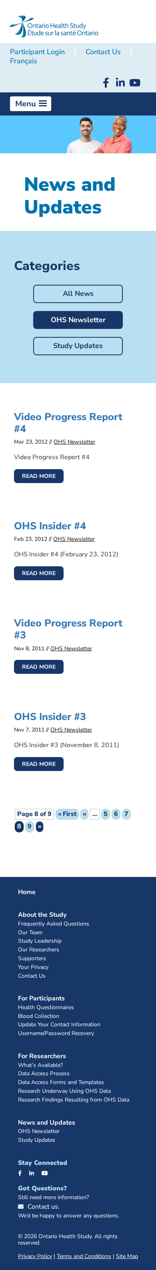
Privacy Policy (35, 1256)
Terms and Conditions (84, 1256)
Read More (39, 476)
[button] (30, 104)
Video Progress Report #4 (68, 423)
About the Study (42, 914)
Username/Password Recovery (56, 1033)
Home (27, 892)
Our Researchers (38, 950)
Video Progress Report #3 (68, 629)
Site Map (127, 1256)
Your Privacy (33, 967)
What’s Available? (40, 1065)
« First (67, 814)
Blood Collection (38, 1016)
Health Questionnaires (46, 1007)
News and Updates (46, 1122)
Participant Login (37, 52)
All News (78, 293)
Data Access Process (44, 1073)
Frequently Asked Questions (53, 924)
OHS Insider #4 (50, 526)
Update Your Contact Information (59, 1024)
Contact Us (103, 52)
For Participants (41, 998)
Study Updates (78, 345)
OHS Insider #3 (50, 717)
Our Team (30, 933)
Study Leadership (40, 941)
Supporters (32, 958)
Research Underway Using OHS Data (64, 1091)
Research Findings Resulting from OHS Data (73, 1100)
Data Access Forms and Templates (61, 1082)
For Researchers (42, 1056)
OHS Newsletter (78, 320)
